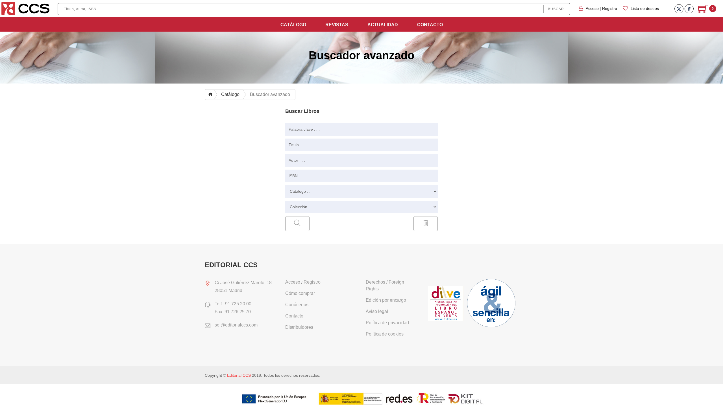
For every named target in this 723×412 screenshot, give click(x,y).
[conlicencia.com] (492, 304)
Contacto (430, 24)
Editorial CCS (239, 375)
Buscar (556, 9)
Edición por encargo (386, 300)
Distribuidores (299, 327)
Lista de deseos (645, 8)
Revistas (336, 24)
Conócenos (296, 304)
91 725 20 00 (238, 303)
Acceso (592, 8)
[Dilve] (446, 304)
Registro (609, 8)
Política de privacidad (387, 322)
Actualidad (382, 24)
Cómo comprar (300, 293)
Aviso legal (377, 311)
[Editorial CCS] (25, 8)
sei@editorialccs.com (236, 325)
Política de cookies (385, 334)
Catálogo (293, 24)
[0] (703, 11)
